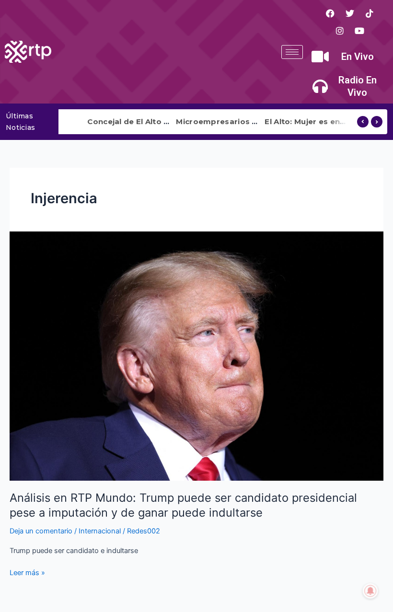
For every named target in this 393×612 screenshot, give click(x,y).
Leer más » (27, 572)
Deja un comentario (41, 531)
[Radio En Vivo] (320, 86)
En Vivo (357, 56)
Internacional (100, 531)
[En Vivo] (320, 56)
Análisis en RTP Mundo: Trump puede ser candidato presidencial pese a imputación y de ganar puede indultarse (183, 505)
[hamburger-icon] (292, 52)
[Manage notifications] (370, 591)
